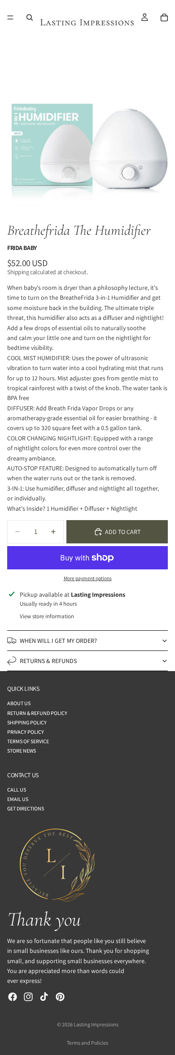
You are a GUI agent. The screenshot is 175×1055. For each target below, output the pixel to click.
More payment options (88, 578)
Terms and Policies (87, 1042)
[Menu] (10, 17)
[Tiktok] (44, 996)
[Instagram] (28, 996)
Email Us (17, 799)
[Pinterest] (60, 996)
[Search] (29, 17)
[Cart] (164, 17)
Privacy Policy (25, 731)
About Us (19, 703)
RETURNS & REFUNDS (48, 661)
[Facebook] (12, 996)
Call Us (16, 789)
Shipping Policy (27, 722)
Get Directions (25, 808)
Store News (21, 750)
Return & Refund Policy (37, 713)
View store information (47, 616)
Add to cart (122, 532)
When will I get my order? (58, 641)
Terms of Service (28, 741)
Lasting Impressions (96, 1024)
